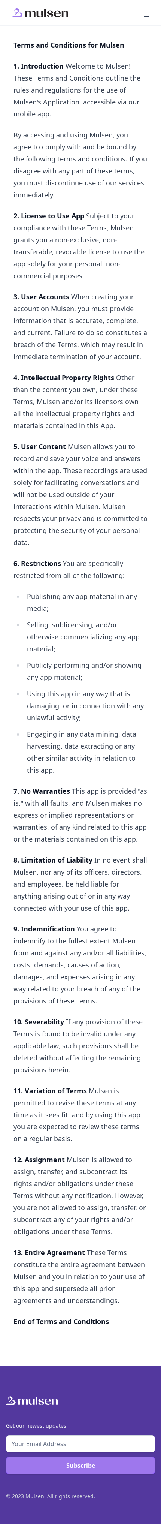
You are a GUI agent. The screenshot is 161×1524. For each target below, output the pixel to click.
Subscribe (80, 1465)
